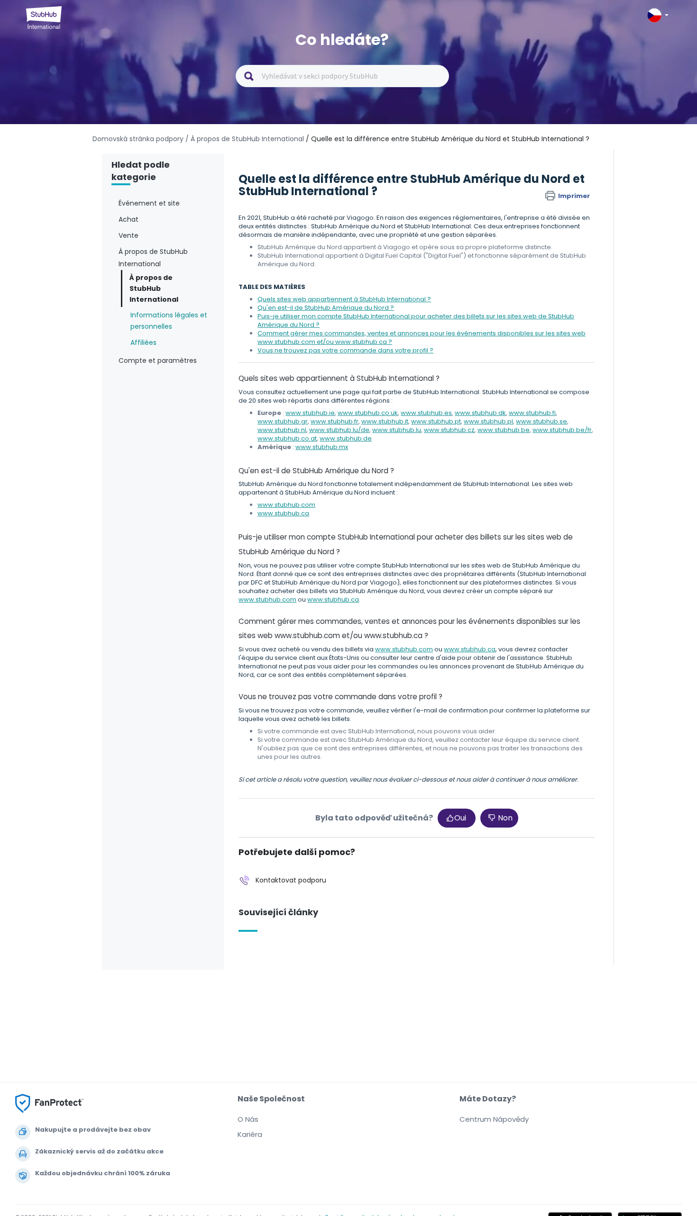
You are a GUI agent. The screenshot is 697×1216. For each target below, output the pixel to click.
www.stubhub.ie (310, 412)
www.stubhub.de (346, 438)
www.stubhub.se (541, 421)
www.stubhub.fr (334, 421)
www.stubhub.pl (488, 421)
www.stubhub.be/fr (562, 429)
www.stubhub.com (286, 504)
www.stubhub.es (426, 412)
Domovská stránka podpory (138, 139)
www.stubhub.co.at (287, 438)
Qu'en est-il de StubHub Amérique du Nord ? (325, 307)
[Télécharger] (331, 497)
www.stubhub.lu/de (339, 429)
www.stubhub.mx (321, 446)
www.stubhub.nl (281, 429)
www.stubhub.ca (283, 513)
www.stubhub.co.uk (368, 412)
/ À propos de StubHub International (244, 139)
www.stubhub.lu (396, 429)
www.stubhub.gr (282, 421)
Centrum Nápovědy (494, 1119)
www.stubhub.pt (436, 421)
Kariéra (250, 1134)
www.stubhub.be (503, 429)
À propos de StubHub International (153, 288)
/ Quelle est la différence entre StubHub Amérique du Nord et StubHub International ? (447, 139)
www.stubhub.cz (449, 429)
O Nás (248, 1119)
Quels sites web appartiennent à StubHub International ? (344, 299)
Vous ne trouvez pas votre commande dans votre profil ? (345, 350)
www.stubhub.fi (532, 412)
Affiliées (143, 342)
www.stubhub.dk (480, 412)
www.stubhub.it (384, 421)
